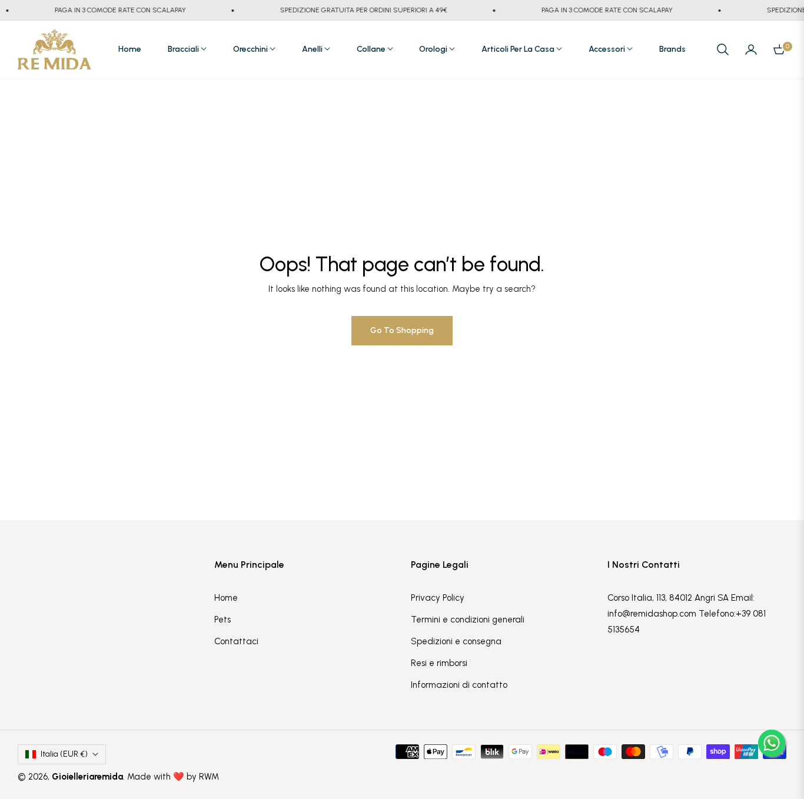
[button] (723, 49)
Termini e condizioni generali (467, 619)
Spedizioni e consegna (456, 641)
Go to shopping (402, 330)
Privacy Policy (437, 597)
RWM (209, 776)
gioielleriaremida (87, 776)
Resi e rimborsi (439, 663)
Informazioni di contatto (459, 685)
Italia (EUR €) (64, 754)
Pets (222, 619)
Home (226, 597)
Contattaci (236, 641)
